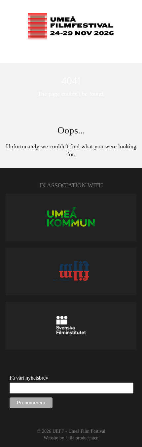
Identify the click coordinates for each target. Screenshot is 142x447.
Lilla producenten (81, 437)
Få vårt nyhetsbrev (29, 378)
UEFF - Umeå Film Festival (79, 431)
